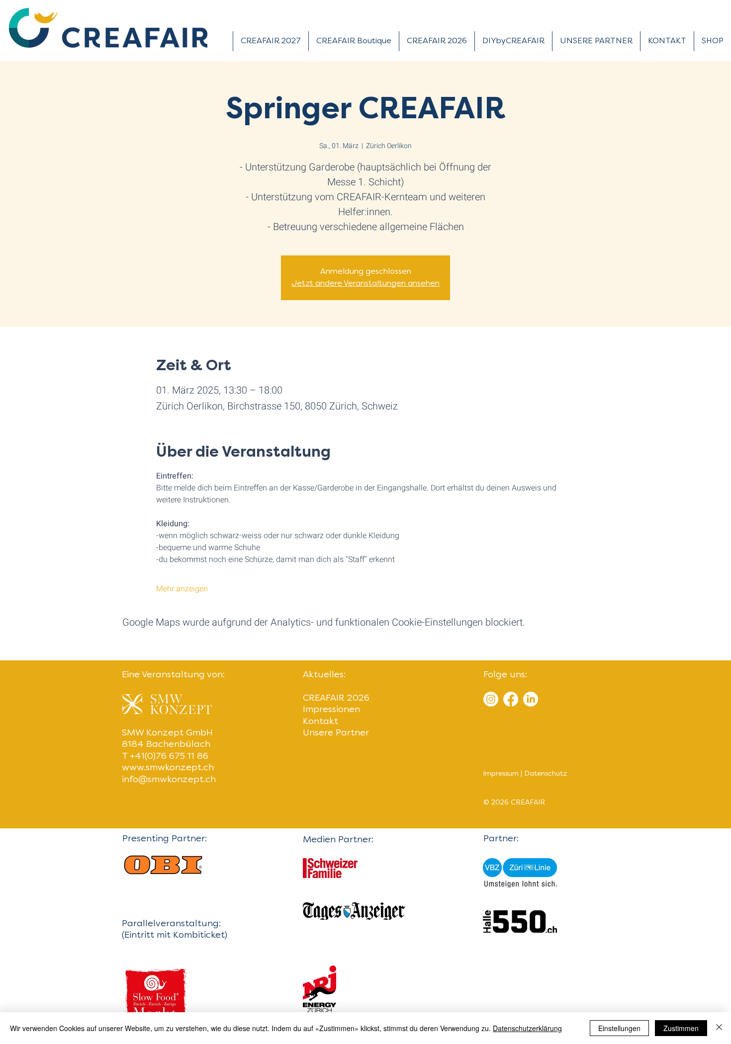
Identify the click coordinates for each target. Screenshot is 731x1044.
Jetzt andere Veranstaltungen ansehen (365, 284)
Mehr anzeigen (182, 588)
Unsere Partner (336, 733)
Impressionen (331, 710)
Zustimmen (681, 1028)
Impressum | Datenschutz (525, 774)
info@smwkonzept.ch (169, 780)
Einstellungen (619, 1028)
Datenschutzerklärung (527, 1028)
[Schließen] (719, 1028)
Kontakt (320, 722)
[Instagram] (490, 699)
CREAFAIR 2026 (336, 698)
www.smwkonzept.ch (168, 768)
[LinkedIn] (530, 699)
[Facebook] (510, 699)
